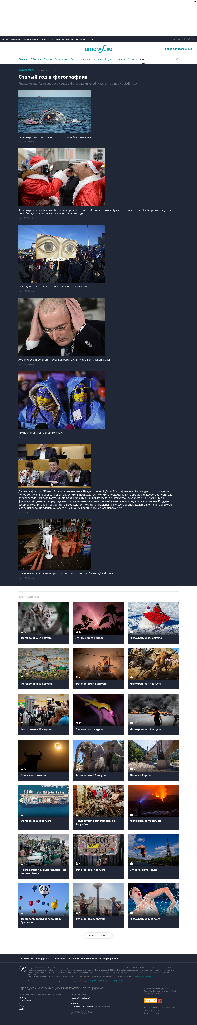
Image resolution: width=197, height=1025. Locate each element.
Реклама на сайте (91, 958)
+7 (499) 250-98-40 (97, 981)
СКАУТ (22, 1003)
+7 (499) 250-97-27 (118, 981)
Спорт (74, 59)
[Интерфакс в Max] (90, 1012)
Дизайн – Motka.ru (151, 1013)
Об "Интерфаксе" (31, 39)
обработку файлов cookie (142, 976)
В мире (48, 59)
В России (36, 59)
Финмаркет (81, 39)
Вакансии (74, 958)
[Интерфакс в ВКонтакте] (81, 1012)
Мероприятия (110, 958)
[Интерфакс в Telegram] (77, 1012)
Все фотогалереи (98, 935)
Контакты (23, 958)
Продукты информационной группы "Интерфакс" (61, 988)
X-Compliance (25, 1001)
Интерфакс (98, 49)
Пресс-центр (59, 958)
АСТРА (22, 1009)
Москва (98, 59)
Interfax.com (47, 39)
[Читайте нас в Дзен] (73, 1012)
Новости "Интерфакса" (80, 998)
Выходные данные (151, 1010)
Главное (23, 59)
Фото (143, 59)
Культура (85, 59)
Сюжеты (132, 59)
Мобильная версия (11, 39)
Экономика (61, 59)
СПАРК (22, 998)
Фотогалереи (26, 70)
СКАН (73, 1001)
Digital (108, 59)
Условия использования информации (159, 1008)
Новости (120, 59)
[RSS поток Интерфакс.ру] (86, 1012)
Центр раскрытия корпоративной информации (90, 1006)
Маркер (22, 1006)
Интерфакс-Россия (64, 39)
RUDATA (74, 1003)
